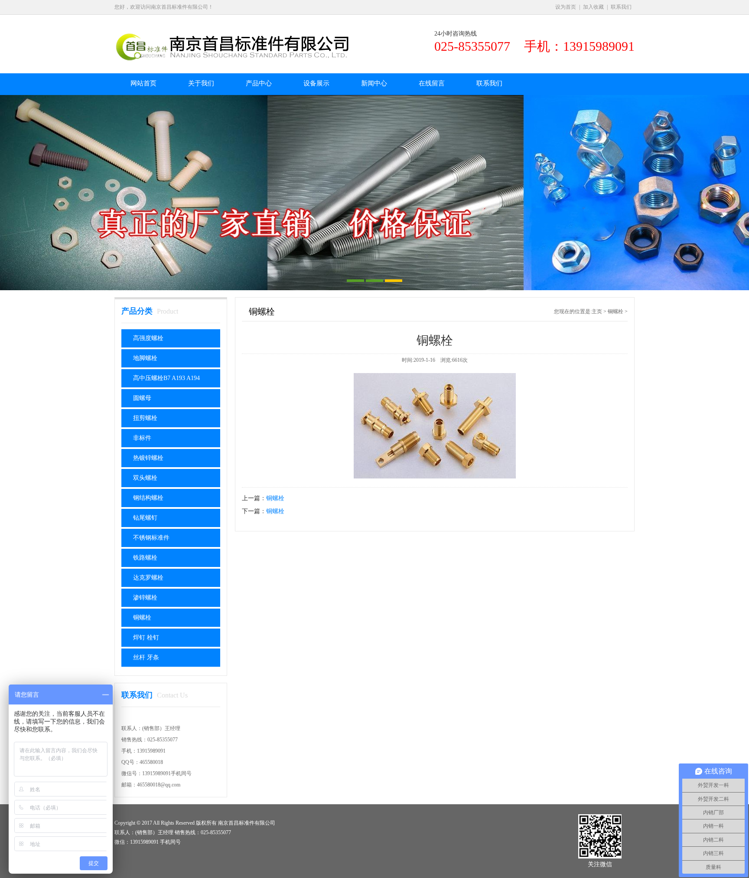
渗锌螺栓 (145, 597)
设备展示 (316, 83)
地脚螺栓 (145, 358)
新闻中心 (374, 83)
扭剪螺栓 (145, 418)
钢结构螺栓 (148, 498)
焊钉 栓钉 (146, 637)
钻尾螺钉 (145, 517)
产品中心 (259, 83)
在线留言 (432, 83)
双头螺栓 (145, 478)
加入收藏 (593, 7)
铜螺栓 (142, 617)
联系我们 (621, 7)
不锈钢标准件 (151, 537)
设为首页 (565, 7)
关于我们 (201, 83)
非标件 (142, 438)
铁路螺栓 (145, 557)
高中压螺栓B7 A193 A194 (166, 378)
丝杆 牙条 (146, 657)
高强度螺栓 (148, 338)
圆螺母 (142, 398)
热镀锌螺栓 (148, 458)
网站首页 (143, 83)
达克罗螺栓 (148, 577)
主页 (597, 311)
